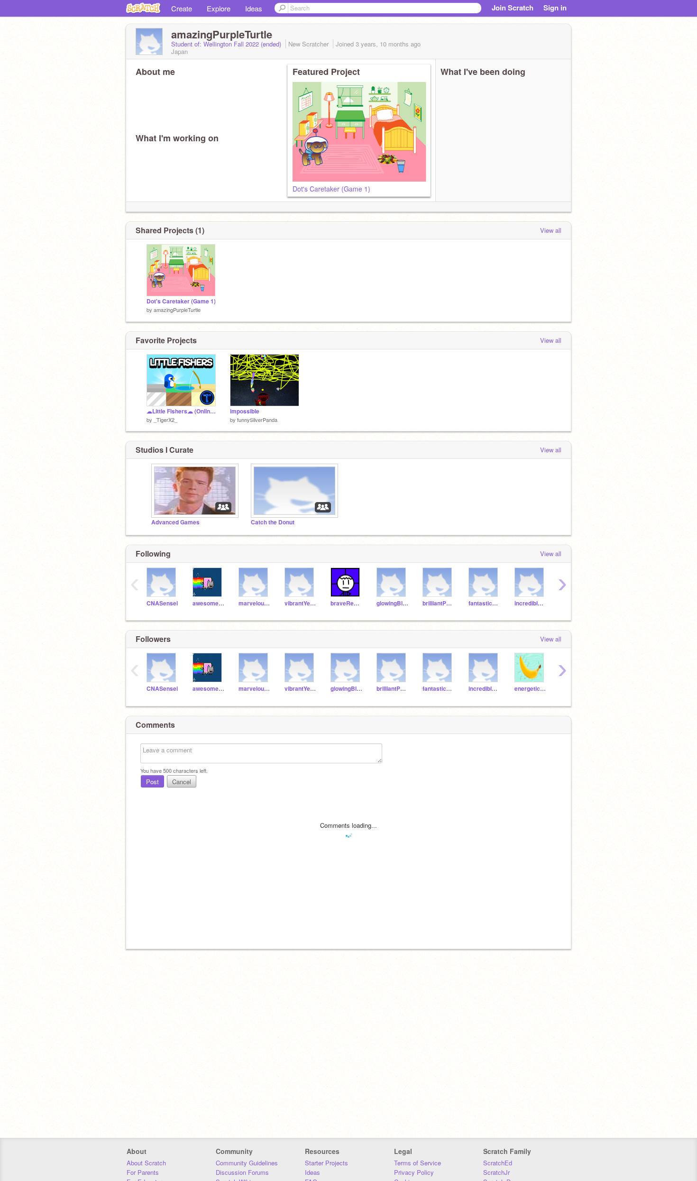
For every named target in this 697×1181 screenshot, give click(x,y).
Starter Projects (326, 1162)
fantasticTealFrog (484, 603)
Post (152, 781)
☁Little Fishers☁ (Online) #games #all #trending (181, 411)
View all (550, 230)
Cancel (181, 781)
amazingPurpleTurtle (177, 309)
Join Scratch (512, 7)
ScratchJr (496, 1172)
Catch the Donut (272, 522)
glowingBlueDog (392, 603)
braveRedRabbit (346, 603)
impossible (244, 411)
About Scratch (146, 1162)
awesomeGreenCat (208, 603)
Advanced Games (175, 522)
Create (181, 8)
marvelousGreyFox (254, 603)
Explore (218, 8)
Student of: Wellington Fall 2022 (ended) (227, 43)
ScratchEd (497, 1162)
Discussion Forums (242, 1172)
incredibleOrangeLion (530, 603)
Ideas (253, 8)
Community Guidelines (247, 1162)
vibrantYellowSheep (300, 603)
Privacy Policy (414, 1172)
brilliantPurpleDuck (438, 603)
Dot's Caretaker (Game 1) (331, 188)
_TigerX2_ (165, 419)
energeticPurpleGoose (530, 689)
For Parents (143, 1172)
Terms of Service (417, 1162)
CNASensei (162, 603)
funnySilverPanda (257, 419)
